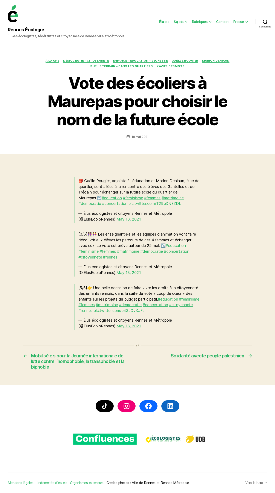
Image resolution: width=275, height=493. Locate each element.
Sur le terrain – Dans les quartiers (121, 66)
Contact (222, 22)
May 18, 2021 (128, 219)
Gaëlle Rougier (185, 60)
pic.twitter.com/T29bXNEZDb (154, 203)
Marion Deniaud (215, 60)
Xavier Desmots (171, 66)
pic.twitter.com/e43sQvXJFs (119, 310)
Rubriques (200, 22)
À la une (52, 60)
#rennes (110, 257)
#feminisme (133, 198)
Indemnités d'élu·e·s (52, 483)
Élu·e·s (164, 22)
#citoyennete (90, 257)
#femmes (152, 198)
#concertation (114, 203)
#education (112, 198)
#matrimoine (173, 198)
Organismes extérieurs (87, 483)
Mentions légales (21, 483)
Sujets (178, 22)
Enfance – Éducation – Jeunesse (140, 60)
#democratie (89, 203)
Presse (238, 22)
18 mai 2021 (140, 137)
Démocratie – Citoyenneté (86, 60)
